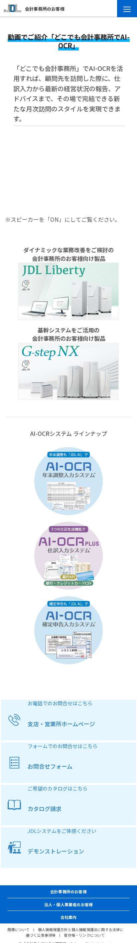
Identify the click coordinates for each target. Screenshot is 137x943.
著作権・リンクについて (84, 935)
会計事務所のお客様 (45, 9)
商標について (18, 929)
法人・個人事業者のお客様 (68, 904)
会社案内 (69, 917)
